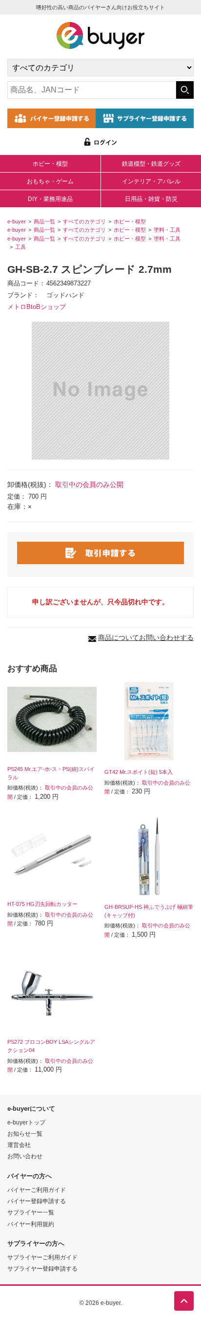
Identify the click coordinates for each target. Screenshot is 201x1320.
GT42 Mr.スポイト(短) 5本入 (138, 772)
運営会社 (19, 1145)
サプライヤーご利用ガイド (42, 1257)
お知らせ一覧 (24, 1133)
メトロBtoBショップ (36, 307)
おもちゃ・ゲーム (50, 181)
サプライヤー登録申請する (42, 1268)
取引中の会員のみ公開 (89, 484)
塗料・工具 (167, 230)
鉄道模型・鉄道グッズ (151, 163)
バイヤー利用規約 (30, 1224)
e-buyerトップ (26, 1122)
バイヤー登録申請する (36, 1201)
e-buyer (16, 221)
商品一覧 (44, 221)
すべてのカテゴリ (84, 221)
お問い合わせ (24, 1156)
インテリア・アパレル (151, 181)
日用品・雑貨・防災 (151, 199)
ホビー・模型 (50, 163)
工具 (20, 247)
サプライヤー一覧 (30, 1212)
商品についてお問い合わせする (146, 637)
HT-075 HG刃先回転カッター (42, 904)
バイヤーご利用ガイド (36, 1190)
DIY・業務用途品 (50, 199)
